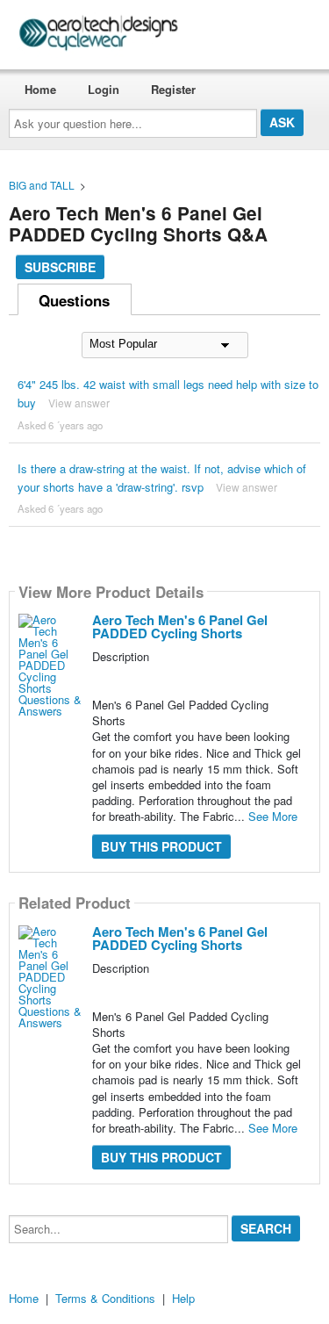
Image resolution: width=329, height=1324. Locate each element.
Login (103, 89)
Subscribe (60, 267)
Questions (74, 300)
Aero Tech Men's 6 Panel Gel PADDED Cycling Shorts (180, 626)
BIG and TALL (42, 184)
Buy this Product (161, 846)
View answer (79, 402)
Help (183, 1298)
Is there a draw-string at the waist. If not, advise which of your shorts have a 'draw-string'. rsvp (162, 477)
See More (272, 816)
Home (40, 89)
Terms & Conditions (105, 1298)
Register (173, 89)
